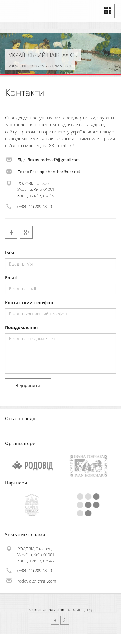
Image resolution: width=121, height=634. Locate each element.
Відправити (28, 385)
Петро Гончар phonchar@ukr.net (48, 171)
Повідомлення (21, 327)
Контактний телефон (29, 303)
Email (11, 277)
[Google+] (26, 232)
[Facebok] (11, 232)
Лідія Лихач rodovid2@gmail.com (48, 160)
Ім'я (9, 253)
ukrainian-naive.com (48, 609)
